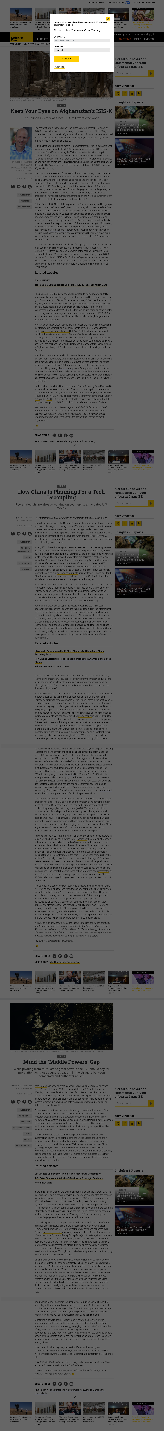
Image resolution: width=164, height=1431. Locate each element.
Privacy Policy (59, 67)
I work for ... (59, 46)
